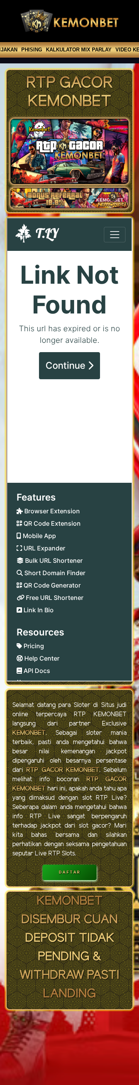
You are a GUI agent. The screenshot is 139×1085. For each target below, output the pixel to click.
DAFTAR (70, 872)
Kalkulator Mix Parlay (79, 50)
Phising (31, 50)
